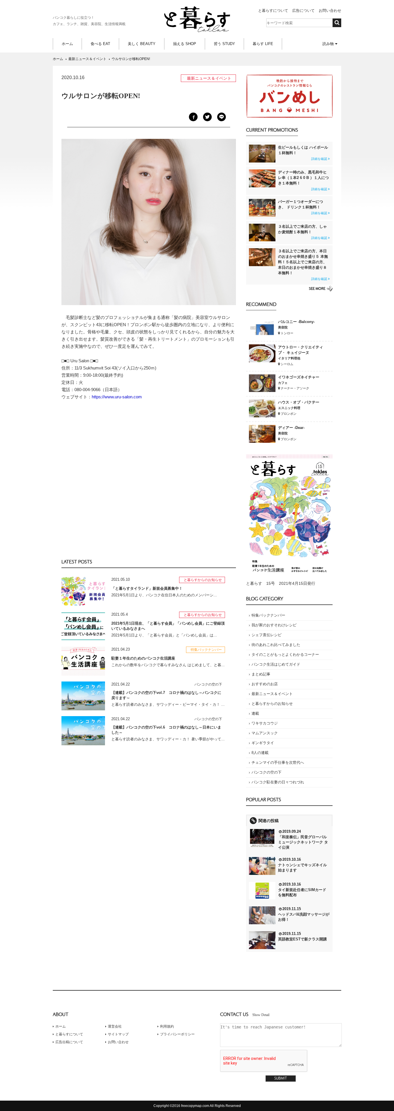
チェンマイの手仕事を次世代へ (278, 762)
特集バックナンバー (268, 615)
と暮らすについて (273, 10)
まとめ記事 (261, 674)
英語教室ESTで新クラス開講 (302, 939)
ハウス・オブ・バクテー (298, 402)
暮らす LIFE (263, 44)
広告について (303, 10)
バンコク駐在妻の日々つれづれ (278, 782)
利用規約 (167, 1026)
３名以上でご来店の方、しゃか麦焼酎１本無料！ (302, 232)
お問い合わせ (330, 10)
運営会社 (115, 1026)
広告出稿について (69, 1042)
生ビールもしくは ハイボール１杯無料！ (303, 152)
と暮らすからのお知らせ (272, 703)
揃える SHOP (184, 44)
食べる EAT (100, 44)
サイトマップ (118, 1034)
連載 (255, 713)
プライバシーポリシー (177, 1034)
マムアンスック (265, 733)
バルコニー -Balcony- (296, 322)
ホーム (67, 44)
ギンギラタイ (263, 743)
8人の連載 (260, 752)
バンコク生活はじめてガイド (276, 664)
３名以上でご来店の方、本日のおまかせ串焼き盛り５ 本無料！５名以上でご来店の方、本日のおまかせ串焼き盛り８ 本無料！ (303, 265)
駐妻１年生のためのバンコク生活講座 (143, 658)
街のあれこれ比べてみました (276, 645)
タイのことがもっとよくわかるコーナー (285, 654)
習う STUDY (224, 44)
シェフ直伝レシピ (267, 635)
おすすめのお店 (265, 684)
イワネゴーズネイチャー (298, 377)
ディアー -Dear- (291, 427)
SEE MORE (317, 289)
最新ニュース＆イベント (272, 694)
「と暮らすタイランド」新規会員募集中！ (147, 588)
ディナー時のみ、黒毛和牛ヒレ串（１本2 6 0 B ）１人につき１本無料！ (303, 180)
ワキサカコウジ (265, 723)
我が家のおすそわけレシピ (274, 625)
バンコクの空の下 (267, 772)
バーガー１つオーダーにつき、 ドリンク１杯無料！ (302, 207)
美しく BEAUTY (141, 44)
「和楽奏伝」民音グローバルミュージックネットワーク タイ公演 (303, 842)
